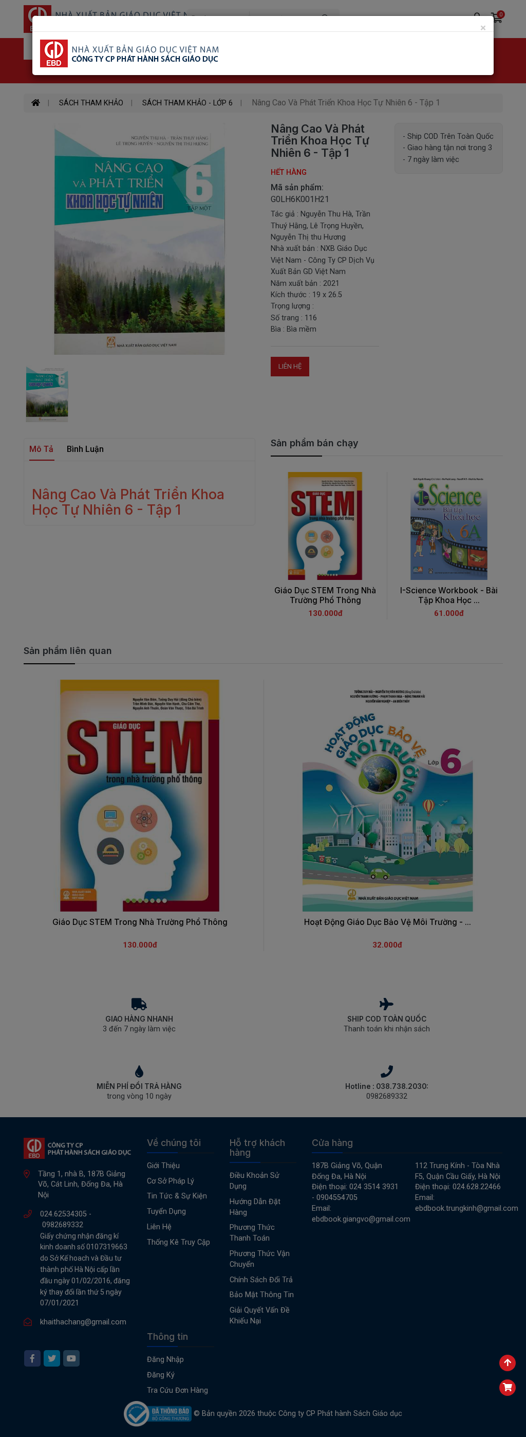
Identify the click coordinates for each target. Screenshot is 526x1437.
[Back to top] (507, 1363)
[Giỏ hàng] (507, 1387)
